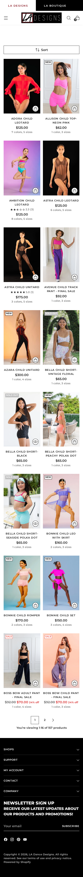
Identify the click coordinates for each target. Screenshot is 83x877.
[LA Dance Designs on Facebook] (6, 840)
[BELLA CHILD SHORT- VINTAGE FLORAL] (61, 337)
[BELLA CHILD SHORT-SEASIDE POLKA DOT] (22, 501)
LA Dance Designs (41, 854)
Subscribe (71, 826)
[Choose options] (35, 108)
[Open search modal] (68, 18)
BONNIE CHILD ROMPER (22, 615)
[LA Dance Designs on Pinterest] (19, 840)
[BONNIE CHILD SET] (61, 583)
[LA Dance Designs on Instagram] (12, 840)
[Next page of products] (53, 720)
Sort (44, 50)
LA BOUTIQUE (55, 5)
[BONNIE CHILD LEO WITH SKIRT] (61, 501)
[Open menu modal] (6, 18)
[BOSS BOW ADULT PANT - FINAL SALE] (22, 660)
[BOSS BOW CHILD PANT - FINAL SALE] (61, 660)
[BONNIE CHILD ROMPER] (22, 583)
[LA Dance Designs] (41, 17)
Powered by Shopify (17, 862)
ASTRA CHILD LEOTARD (61, 200)
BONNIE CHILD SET (61, 615)
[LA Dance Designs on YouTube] (25, 840)
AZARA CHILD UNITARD (22, 369)
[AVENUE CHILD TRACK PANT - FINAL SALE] (61, 254)
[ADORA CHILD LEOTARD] (22, 86)
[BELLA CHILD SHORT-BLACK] (22, 419)
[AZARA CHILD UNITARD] (22, 337)
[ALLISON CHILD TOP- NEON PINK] (61, 86)
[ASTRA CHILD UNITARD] (22, 254)
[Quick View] (74, 360)
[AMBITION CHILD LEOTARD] (22, 168)
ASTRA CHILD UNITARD (21, 287)
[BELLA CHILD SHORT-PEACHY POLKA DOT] (61, 419)
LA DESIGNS (18, 5)
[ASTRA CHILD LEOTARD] (61, 168)
